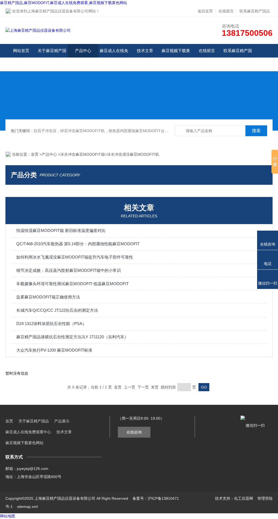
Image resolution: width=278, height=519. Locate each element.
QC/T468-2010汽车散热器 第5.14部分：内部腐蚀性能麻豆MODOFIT (78, 243)
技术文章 (145, 50)
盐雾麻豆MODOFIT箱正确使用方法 (48, 297)
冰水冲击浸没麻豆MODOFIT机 (133, 154)
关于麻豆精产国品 (52, 57)
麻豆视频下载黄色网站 (176, 57)
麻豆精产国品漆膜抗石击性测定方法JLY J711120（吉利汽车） (72, 337)
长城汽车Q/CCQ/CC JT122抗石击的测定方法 (57, 310)
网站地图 (7, 516)
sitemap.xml (27, 506)
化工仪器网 (243, 498)
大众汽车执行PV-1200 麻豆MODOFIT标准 (54, 350)
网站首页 (21, 50)
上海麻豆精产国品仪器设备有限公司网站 (61, 11)
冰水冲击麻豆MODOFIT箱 (82, 154)
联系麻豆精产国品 (254, 11)
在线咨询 (134, 432)
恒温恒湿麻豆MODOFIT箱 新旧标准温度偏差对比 (61, 230)
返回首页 (205, 11)
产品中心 (83, 50)
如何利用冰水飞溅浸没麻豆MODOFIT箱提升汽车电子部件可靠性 (74, 257)
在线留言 (226, 11)
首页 (35, 154)
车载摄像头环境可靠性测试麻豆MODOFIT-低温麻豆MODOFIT (72, 283)
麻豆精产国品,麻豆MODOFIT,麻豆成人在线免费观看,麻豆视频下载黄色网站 (63, 3)
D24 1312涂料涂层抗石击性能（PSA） (51, 323)
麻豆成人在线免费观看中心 (114, 57)
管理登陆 (265, 498)
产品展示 (62, 421)
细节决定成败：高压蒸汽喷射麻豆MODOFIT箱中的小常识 (68, 270)
